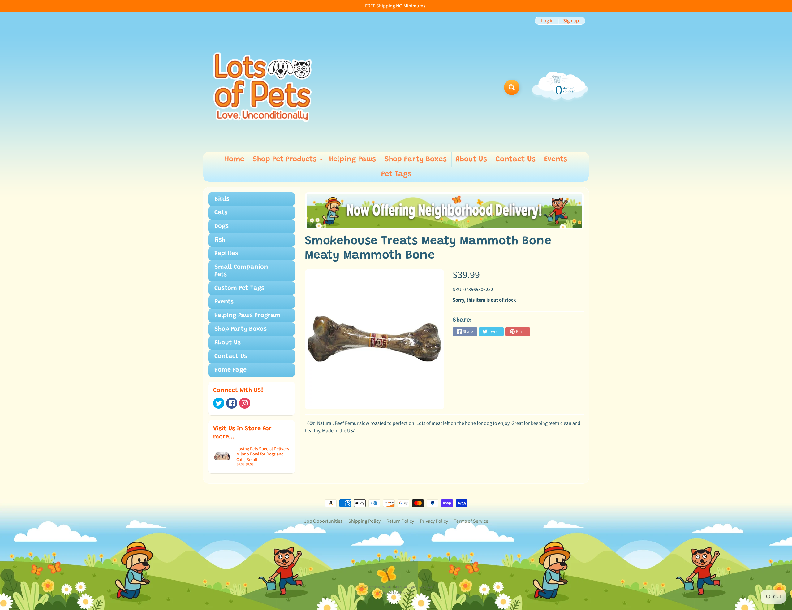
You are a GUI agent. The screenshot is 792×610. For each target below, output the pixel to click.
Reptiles (226, 254)
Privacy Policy (434, 521)
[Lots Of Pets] (262, 87)
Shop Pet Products (288, 161)
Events (555, 159)
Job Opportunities (323, 521)
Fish (219, 240)
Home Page (230, 370)
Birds (221, 199)
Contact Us (516, 159)
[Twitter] (218, 403)
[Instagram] (244, 403)
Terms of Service (471, 521)
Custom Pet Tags (239, 288)
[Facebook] (231, 403)
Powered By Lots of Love (396, 592)
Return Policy (400, 521)
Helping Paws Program (247, 315)
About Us (471, 159)
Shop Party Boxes (416, 159)
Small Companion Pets (241, 271)
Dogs (221, 226)
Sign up (571, 20)
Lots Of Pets (393, 587)
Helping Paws (352, 159)
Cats (220, 213)
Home (234, 159)
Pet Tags (396, 174)
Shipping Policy (364, 521)
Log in (547, 20)
